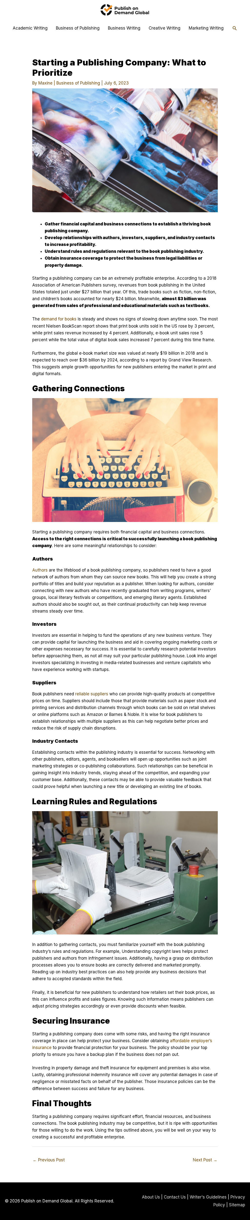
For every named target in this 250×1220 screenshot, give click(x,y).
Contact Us (175, 1197)
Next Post (205, 1159)
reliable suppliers (91, 693)
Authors (40, 570)
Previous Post (49, 1159)
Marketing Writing (206, 28)
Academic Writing (30, 28)
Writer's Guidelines (208, 1197)
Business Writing (124, 28)
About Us (151, 1197)
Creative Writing (164, 28)
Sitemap (237, 1204)
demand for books (58, 319)
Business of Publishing (78, 28)
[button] (234, 28)
